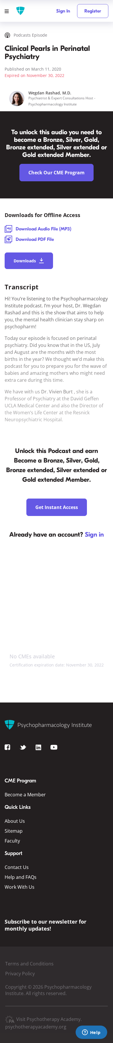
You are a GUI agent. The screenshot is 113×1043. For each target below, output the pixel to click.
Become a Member (25, 794)
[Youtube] (53, 746)
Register (92, 11)
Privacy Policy (20, 973)
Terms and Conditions (29, 963)
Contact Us (17, 867)
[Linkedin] (38, 746)
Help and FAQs (21, 877)
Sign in (94, 534)
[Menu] (9, 10)
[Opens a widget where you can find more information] (91, 1033)
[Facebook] (7, 746)
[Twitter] (22, 746)
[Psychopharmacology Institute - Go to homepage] (20, 11)
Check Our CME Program (56, 172)
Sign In (63, 11)
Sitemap (14, 831)
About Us (15, 821)
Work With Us (19, 887)
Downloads (25, 261)
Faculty (12, 841)
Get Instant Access (56, 507)
